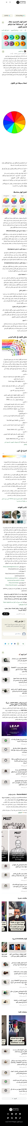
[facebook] (20, 1114)
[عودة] (3, 22)
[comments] (23, 643)
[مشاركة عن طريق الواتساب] (8, 643)
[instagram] (8, 1114)
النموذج (20, 812)
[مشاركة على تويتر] (11, 643)
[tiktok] (20, 1118)
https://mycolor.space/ (11, 585)
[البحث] (10, 2)
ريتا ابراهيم (21, 51)
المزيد (15, 1098)
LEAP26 (6, 16)
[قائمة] (6, 2)
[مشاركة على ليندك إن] (5, 643)
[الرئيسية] (25, 30)
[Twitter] (8, 1118)
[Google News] (12, 1118)
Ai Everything (19, 16)
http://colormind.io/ (14, 583)
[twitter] (16, 1114)
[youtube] (12, 1114)
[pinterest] (16, 1118)
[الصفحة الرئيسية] (21, 2)
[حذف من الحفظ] (3, 51)
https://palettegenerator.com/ (11, 567)
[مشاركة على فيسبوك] (14, 643)
